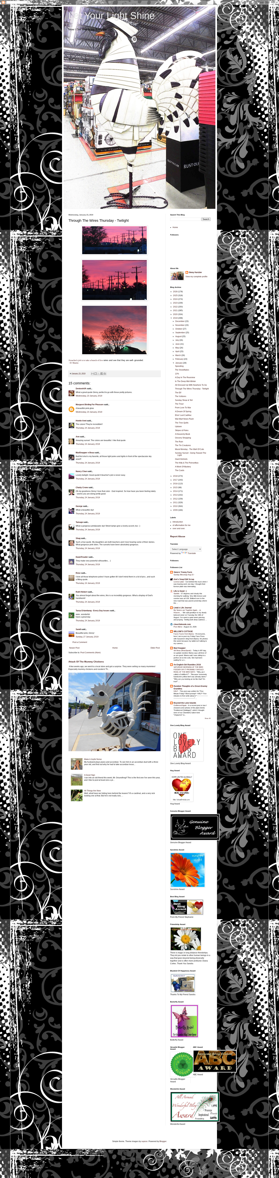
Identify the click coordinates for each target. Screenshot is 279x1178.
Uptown (178, 426)
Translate (192, 553)
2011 (175, 502)
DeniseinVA (81, 388)
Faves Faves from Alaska (184, 634)
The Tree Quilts (181, 423)
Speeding (179, 366)
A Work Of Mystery (183, 467)
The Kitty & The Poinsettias (186, 463)
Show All (208, 718)
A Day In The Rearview (185, 377)
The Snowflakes (182, 370)
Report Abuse (177, 536)
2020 (175, 314)
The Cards (179, 470)
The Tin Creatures (183, 445)
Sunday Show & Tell (184, 400)
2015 (175, 487)
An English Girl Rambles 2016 (187, 665)
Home (115, 648)
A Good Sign (89, 775)
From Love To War (183, 407)
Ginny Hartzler (195, 272)
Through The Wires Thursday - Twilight (192, 389)
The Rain (179, 442)
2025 (175, 295)
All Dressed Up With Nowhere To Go (191, 385)
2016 (175, 483)
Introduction (178, 522)
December (180, 321)
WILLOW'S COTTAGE (183, 631)
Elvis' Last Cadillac (183, 415)
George (79, 506)
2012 (175, 499)
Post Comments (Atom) (90, 652)
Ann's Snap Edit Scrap (184, 579)
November (180, 325)
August (178, 336)
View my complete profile (196, 276)
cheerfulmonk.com (182, 624)
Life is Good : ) (180, 591)
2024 (175, 299)
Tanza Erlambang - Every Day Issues (92, 610)
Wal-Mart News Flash (184, 419)
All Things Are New (92, 791)
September (180, 332)
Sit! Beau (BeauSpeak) (183, 650)
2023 (175, 303)
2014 (175, 491)
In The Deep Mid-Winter (185, 381)
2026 (175, 291)
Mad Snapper (180, 648)
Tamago (79, 522)
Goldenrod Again (180, 705)
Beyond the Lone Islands (185, 703)
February (179, 359)
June (177, 344)
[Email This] (92, 373)
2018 (175, 476)
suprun (144, 1141)
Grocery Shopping (183, 438)
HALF (176, 691)
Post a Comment (79, 642)
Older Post (155, 648)
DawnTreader (82, 557)
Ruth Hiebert (81, 592)
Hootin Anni (81, 421)
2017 (175, 480)
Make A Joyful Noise (93, 759)
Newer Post (74, 648)
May (177, 348)
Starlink (177, 593)
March (178, 355)
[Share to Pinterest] (104, 373)
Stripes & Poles (181, 430)
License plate (179, 582)
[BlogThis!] (95, 373)
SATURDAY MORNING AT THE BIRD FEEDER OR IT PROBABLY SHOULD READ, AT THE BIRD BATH (189, 669)
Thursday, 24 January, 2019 (88, 428)
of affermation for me (182, 525)
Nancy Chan (81, 471)
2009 (175, 510)
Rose (78, 573)
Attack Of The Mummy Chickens (86, 661)
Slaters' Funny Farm (183, 572)
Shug (78, 538)
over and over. (179, 528)
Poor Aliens (178, 627)
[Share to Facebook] (101, 373)
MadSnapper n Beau (85, 453)
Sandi (78, 629)
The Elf (178, 392)
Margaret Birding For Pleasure (89, 404)
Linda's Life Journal (182, 608)
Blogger (163, 1141)
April (177, 351)
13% (177, 374)
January (179, 363)
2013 (175, 495)
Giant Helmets (181, 459)
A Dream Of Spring (183, 411)
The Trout (179, 404)
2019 (175, 318)
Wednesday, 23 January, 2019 (89, 396)
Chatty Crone (82, 487)
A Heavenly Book (182, 434)
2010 (175, 506)
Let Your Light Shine (111, 15)
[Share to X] (98, 373)
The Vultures (180, 396)
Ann (77, 437)
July (177, 340)
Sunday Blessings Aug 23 (184, 575)
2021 (175, 310)
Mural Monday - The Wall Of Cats (189, 449)
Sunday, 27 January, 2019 (87, 637)
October (179, 329)
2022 (175, 307)
